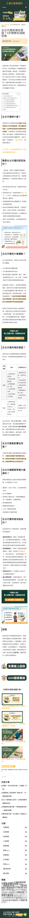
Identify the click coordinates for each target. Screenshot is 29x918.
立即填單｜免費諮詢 (14, 338)
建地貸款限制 (11, 894)
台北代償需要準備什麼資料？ (11, 105)
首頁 (2, 24)
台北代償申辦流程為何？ (10, 107)
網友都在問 (7, 869)
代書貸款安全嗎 (8, 886)
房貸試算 (20, 895)
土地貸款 (6, 841)
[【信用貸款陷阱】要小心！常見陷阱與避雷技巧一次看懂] (12, 717)
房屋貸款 (6, 846)
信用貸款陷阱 (22, 889)
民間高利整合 (20, 769)
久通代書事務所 (14, 3)
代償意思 (5, 769)
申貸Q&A (6, 864)
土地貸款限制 (19, 892)
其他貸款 (7, 24)
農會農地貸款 (6, 900)
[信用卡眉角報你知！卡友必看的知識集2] (12, 734)
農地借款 (23, 897)
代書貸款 (6, 827)
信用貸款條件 (16, 889)
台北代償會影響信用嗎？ (10, 103)
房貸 (22, 193)
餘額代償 (24, 900)
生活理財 (6, 859)
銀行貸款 (6, 873)
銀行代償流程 (13, 900)
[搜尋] (2, 776)
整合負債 (19, 140)
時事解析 (6, 855)
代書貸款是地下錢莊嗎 (14, 888)
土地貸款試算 (11, 892)
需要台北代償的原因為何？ (10, 98)
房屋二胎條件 (16, 894)
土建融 (26, 892)
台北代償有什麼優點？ (9, 100)
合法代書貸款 (11, 890)
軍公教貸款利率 (8, 897)
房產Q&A (6, 850)
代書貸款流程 (10, 889)
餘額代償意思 (3, 902)
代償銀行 (21, 884)
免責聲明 (20, 916)
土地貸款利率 (4, 892)
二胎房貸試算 (4, 882)
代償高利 (16, 769)
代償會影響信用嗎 (11, 769)
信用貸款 (6, 832)
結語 (4, 109)
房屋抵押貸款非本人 (23, 894)
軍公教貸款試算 (17, 897)
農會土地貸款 (19, 899)
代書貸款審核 (17, 886)
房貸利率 (16, 895)
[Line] (25, 914)
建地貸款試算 (4, 894)
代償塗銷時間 (20, 882)
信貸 (7, 195)
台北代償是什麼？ (8, 96)
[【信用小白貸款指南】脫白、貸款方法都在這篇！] (12, 699)
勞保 (25, 554)
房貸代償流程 (7, 896)
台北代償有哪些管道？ (9, 101)
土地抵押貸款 (24, 890)
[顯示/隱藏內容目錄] (17, 94)
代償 (3, 769)
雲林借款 (19, 900)
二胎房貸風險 (11, 882)
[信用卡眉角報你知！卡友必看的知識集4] (12, 752)
